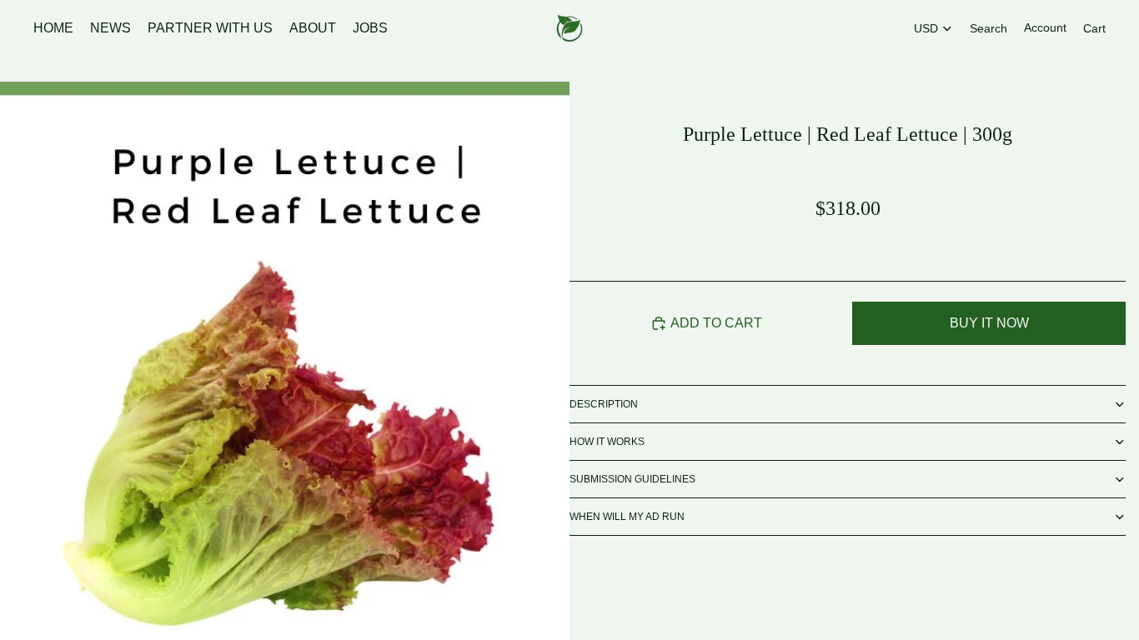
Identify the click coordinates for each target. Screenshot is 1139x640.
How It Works (607, 442)
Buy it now (989, 323)
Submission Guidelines (632, 479)
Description (604, 404)
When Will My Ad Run (627, 516)
